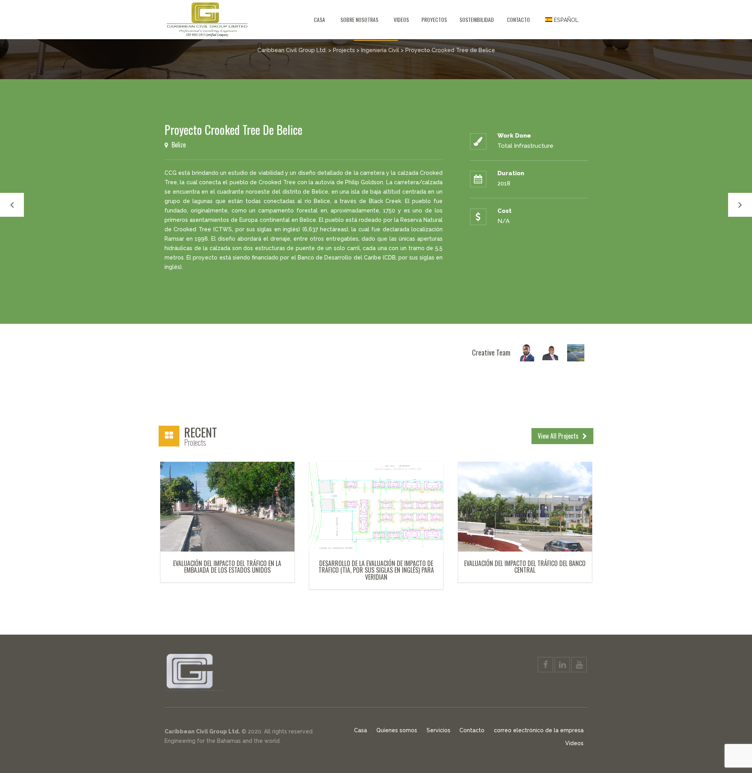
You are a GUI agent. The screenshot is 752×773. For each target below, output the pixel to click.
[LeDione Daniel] (525, 352)
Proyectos (434, 19)
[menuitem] (562, 19)
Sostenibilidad (476, 19)
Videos (401, 19)
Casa (319, 19)
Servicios (438, 730)
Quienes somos (396, 730)
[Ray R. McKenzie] (550, 352)
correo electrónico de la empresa (539, 730)
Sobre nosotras (359, 19)
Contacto (518, 19)
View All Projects (559, 436)
